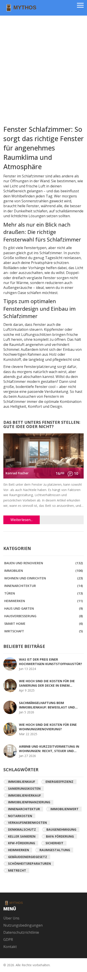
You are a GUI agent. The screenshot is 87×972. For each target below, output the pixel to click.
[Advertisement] (43, 67)
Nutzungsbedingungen (23, 925)
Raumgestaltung (54, 850)
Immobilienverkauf (24, 795)
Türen (43, 593)
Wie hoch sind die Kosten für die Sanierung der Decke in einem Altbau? (47, 683)
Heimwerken (43, 601)
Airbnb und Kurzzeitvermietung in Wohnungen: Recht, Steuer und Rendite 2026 (49, 748)
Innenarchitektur (43, 586)
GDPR (8, 939)
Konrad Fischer (17, 473)
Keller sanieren (21, 836)
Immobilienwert (64, 809)
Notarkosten (20, 816)
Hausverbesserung (43, 616)
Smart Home (43, 623)
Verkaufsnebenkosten (27, 822)
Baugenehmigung (61, 829)
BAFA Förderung (60, 836)
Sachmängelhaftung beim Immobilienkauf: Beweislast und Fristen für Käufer (47, 705)
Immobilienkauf (21, 781)
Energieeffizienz (59, 781)
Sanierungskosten (24, 788)
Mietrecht (17, 870)
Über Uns (11, 918)
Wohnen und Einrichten (43, 578)
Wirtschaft (43, 631)
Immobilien (43, 570)
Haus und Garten (43, 608)
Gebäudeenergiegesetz (27, 857)
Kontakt (10, 946)
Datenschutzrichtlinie (21, 932)
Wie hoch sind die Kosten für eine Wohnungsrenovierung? (48, 726)
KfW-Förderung (21, 843)
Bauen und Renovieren (43, 563)
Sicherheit (54, 843)
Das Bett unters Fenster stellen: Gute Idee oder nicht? (41, 424)
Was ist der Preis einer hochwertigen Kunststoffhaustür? (50, 661)
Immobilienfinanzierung (29, 802)
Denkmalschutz (22, 829)
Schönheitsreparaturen (29, 863)
